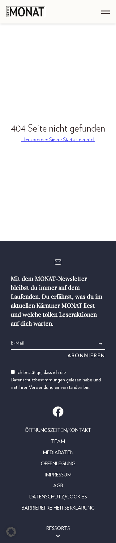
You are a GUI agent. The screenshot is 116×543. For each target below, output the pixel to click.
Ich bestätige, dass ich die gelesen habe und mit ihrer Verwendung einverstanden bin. (56, 380)
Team (58, 441)
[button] (11, 532)
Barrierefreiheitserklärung (58, 508)
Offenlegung (58, 463)
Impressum (58, 474)
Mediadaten (58, 452)
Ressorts (58, 528)
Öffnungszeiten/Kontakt (58, 430)
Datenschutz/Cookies (58, 496)
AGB (58, 485)
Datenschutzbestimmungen (38, 379)
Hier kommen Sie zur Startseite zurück (58, 139)
